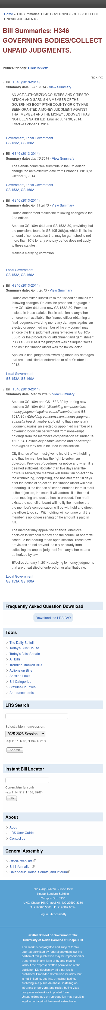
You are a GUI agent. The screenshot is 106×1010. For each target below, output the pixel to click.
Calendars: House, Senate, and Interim (40, 871)
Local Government (39, 137)
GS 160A (27, 142)
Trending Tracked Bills (26, 664)
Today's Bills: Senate (25, 653)
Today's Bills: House (24, 647)
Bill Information (22, 866)
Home (8, 13)
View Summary (60, 86)
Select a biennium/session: (25, 726)
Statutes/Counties (23, 686)
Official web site (23, 861)
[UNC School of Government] (51, 4)
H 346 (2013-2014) (25, 82)
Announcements (22, 692)
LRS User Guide (22, 832)
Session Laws (20, 675)
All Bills (15, 659)
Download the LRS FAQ (53, 617)
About (14, 827)
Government (15, 137)
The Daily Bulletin (23, 642)
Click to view (38, 67)
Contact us (17, 838)
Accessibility (58, 914)
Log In (44, 914)
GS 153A (12, 142)
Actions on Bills (21, 670)
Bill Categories (20, 681)
